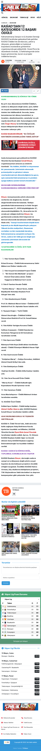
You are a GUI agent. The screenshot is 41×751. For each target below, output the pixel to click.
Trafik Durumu (28, 722)
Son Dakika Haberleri (9, 734)
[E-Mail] (14, 494)
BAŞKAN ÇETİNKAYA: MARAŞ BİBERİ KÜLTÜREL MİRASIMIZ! (10, 518)
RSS (7, 742)
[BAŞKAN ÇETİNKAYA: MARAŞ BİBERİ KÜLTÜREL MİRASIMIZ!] (11, 510)
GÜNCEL (4, 17)
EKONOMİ (14, 17)
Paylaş (6, 90)
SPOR (32, 17)
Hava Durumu (28, 718)
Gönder (6, 583)
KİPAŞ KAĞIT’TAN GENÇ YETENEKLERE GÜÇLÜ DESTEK (29, 536)
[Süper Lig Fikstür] (38, 648)
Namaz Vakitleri (8, 722)
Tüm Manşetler (28, 727)
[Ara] (2, 13)
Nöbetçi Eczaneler (9, 718)
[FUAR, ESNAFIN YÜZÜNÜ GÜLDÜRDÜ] (30, 547)
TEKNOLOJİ (24, 17)
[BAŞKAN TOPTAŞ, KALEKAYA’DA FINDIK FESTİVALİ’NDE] (30, 510)
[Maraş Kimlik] (20, 7)
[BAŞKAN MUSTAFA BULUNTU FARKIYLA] (11, 528)
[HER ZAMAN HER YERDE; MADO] (11, 547)
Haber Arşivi (27, 734)
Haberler (4, 23)
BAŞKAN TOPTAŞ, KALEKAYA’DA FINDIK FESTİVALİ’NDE (28, 518)
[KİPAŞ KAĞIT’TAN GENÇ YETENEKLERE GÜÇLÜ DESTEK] (30, 528)
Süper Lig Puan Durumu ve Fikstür (10, 728)
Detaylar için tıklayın (20, 641)
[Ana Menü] (2, 2)
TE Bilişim (15, 490)
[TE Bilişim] (6, 491)
